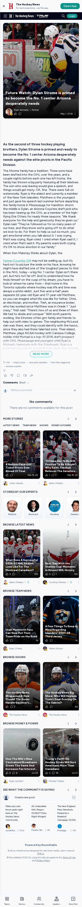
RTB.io (40, 853)
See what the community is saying (29, 789)
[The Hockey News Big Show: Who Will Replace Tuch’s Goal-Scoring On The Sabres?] (61, 686)
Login (72, 16)
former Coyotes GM (17, 260)
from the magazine (59, 362)
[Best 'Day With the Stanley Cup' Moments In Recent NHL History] (61, 553)
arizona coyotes (12, 366)
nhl (8, 362)
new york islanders (37, 362)
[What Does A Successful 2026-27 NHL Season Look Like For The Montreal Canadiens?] (21, 553)
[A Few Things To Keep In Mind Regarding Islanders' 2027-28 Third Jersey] (61, 620)
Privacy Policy (43, 860)
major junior (18, 362)
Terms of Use (69, 857)
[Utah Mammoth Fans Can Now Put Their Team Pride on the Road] (21, 620)
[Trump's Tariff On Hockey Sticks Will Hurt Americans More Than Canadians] (61, 752)
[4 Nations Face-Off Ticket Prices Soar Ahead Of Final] (21, 454)
